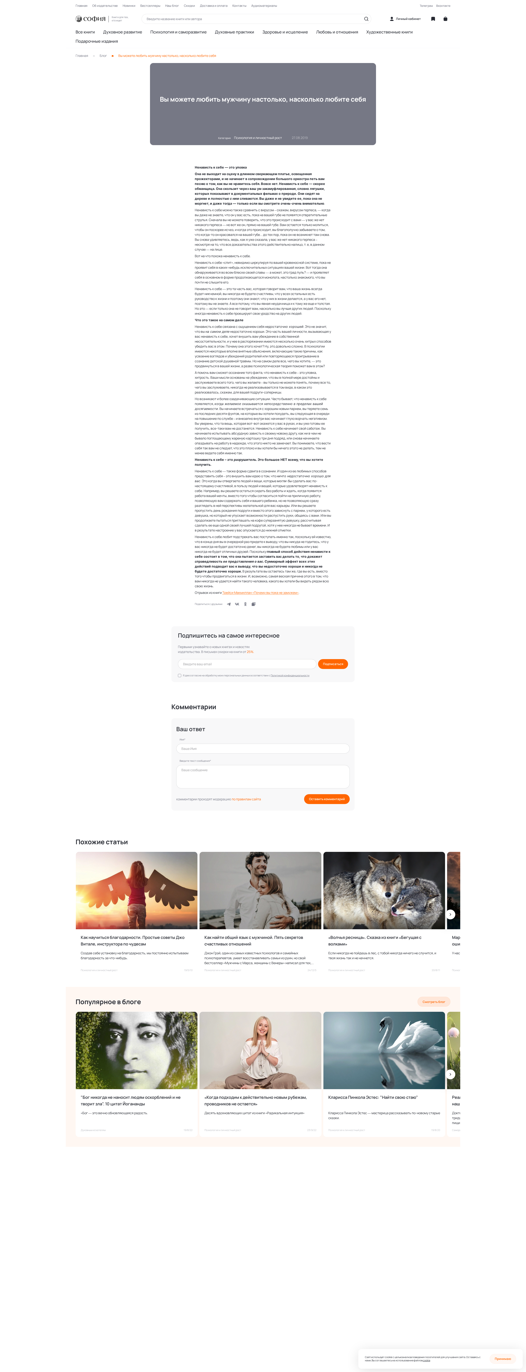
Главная (81, 6)
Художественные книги (389, 32)
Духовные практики (234, 32)
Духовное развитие (122, 32)
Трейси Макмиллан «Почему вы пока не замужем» (260, 592)
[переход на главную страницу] (90, 19)
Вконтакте (443, 6)
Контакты (239, 6)
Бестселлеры (150, 6)
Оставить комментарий (327, 799)
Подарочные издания (97, 41)
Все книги (85, 32)
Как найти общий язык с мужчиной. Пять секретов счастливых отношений (253, 941)
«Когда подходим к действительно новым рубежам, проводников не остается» (255, 1100)
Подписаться (333, 664)
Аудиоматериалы (264, 6)
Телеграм (426, 6)
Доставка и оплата (213, 6)
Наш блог (172, 6)
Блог (103, 55)
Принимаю (503, 1359)
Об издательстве (105, 6)
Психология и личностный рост (258, 137)
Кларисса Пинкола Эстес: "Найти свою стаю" (373, 1097)
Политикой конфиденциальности (290, 675)
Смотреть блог (434, 1002)
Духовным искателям (93, 1130)
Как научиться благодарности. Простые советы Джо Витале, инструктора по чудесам (133, 941)
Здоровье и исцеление (285, 32)
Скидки (189, 6)
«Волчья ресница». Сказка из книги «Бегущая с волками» (374, 941)
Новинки (129, 6)
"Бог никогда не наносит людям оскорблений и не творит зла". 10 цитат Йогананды (131, 1100)
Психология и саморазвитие (178, 32)
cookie (426, 1360)
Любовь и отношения (337, 32)
